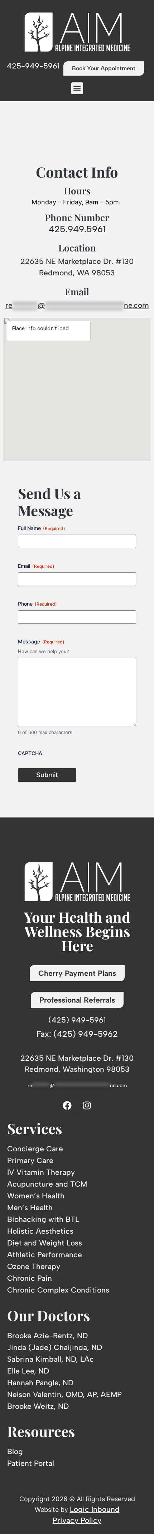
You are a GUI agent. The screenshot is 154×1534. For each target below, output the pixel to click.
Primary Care (30, 1160)
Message (41, 641)
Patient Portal (30, 1463)
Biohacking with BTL (43, 1219)
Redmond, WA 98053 (77, 272)
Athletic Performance (44, 1254)
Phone (37, 604)
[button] (77, 88)
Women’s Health (35, 1195)
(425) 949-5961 (77, 1019)
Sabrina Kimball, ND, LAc (50, 1359)
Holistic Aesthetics (40, 1231)
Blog (15, 1451)
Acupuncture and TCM (47, 1183)
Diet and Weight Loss (44, 1242)
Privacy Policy (77, 1520)
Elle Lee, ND (28, 1370)
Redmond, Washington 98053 (77, 1069)
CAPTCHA (30, 753)
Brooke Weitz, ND (38, 1406)
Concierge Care (35, 1148)
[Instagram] (87, 1105)
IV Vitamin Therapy (41, 1172)
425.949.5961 (77, 229)
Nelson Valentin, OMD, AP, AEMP (64, 1394)
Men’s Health (30, 1207)
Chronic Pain (29, 1278)
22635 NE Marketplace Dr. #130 (77, 261)
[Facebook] (67, 1105)
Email (36, 566)
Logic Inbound (95, 1509)
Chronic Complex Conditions (58, 1289)
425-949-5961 (33, 65)
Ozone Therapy (33, 1266)
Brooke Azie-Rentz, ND (47, 1335)
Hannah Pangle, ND (40, 1382)
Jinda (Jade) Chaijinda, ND (54, 1347)
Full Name (41, 528)
